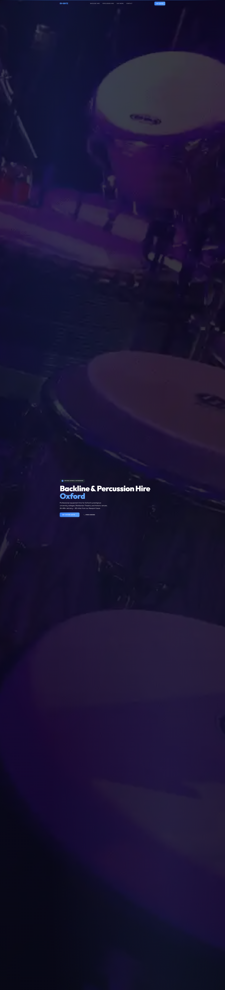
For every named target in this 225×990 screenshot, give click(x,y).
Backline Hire (95, 3)
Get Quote (159, 3)
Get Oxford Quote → (69, 515)
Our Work (120, 3)
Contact (129, 3)
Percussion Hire (108, 3)
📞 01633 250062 (89, 515)
